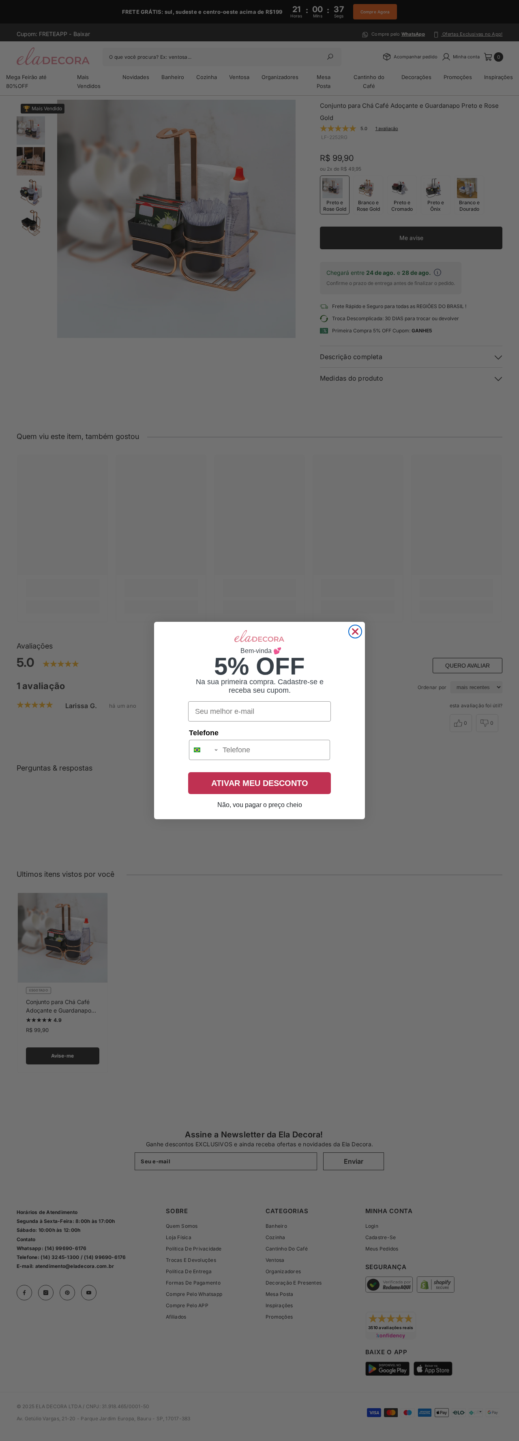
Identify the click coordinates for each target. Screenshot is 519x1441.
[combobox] (204, 750)
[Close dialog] (355, 631)
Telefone (204, 733)
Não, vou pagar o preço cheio (259, 804)
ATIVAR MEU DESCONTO (259, 783)
